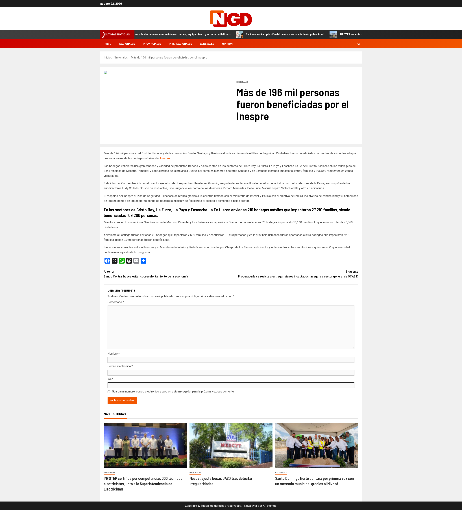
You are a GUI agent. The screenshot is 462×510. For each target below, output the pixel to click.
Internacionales (180, 43)
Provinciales (152, 43)
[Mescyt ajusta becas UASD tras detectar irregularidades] (231, 445)
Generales (207, 43)
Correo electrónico (120, 366)
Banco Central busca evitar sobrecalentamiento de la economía (146, 274)
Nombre (114, 353)
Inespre (165, 158)
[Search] (358, 43)
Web (110, 379)
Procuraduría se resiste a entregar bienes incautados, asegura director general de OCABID (298, 274)
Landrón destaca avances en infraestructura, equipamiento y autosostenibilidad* (164, 34)
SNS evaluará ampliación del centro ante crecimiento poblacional (267, 34)
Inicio (107, 43)
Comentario (116, 302)
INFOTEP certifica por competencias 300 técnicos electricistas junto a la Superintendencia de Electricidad (143, 483)
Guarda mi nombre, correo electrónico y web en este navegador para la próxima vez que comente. (173, 391)
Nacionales (127, 43)
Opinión (227, 43)
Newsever (250, 505)
